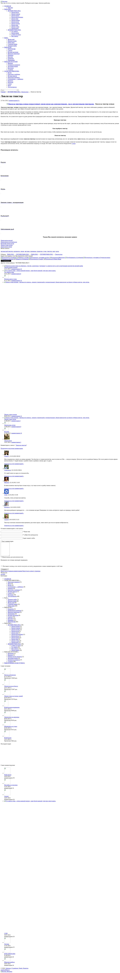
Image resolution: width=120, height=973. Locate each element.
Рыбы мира (11, 42)
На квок (6, 431)
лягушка (27, 251)
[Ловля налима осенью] (43, 266)
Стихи (10, 84)
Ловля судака (15, 26)
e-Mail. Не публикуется (30, 535)
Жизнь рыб (11, 39)
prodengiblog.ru (5, 970)
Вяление (10, 63)
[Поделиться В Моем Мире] (52, 259)
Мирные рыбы (12, 41)
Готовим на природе (14, 65)
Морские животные (14, 53)
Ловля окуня (15, 22)
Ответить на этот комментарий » (14, 464)
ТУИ (5, 495)
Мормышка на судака (10, 726)
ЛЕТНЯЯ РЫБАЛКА (14, 11)
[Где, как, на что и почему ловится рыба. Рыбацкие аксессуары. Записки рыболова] (4, 1)
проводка (40, 251)
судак (44, 251)
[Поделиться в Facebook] (8, 257)
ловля (22, 251)
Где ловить (14, 31)
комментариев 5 (16, 442)
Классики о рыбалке (14, 74)
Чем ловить (14, 36)
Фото (9, 85)
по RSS (3, 574)
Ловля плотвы (15, 23)
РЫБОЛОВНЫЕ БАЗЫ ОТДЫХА (14, 663)
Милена (6, 482)
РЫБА (6, 38)
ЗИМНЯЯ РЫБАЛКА (14, 30)
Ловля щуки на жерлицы (11, 717)
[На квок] (6, 430)
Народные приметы (14, 77)
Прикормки (11, 60)
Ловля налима (15, 20)
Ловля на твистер (21, 445)
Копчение (11, 68)
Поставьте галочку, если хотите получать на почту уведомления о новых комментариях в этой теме (32, 566)
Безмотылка (7, 737)
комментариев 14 (16, 280)
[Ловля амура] (7, 439)
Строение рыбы (12, 44)
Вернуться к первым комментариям (11, 571)
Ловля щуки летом (6, 247)
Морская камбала (9, 962)
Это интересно (12, 87)
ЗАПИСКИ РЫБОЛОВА (11, 71)
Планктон (11, 58)
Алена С (6, 456)
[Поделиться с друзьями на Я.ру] (39, 257)
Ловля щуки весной (7, 240)
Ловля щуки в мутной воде (9, 242)
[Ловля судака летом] (46, 417)
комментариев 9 (16, 426)
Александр (7, 470)
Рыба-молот (7, 774)
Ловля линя (14, 18)
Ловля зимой (15, 33)
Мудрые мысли (12, 76)
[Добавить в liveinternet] (21, 259)
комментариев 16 (17, 433)
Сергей (6, 519)
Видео (10, 72)
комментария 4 (16, 421)
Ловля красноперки (17, 17)
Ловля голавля (15, 14)
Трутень (6, 944)
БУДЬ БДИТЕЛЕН (9, 953)
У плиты (10, 69)
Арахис (6, 796)
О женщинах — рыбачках (15, 79)
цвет (54, 251)
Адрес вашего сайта (29, 538)
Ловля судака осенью (10, 414)
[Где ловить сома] (30, 270)
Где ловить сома (9, 272)
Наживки (10, 55)
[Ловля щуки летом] (6, 423)
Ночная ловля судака (10, 279)
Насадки (10, 57)
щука (57, 251)
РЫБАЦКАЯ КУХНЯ (10, 61)
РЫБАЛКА (7, 9)
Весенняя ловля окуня (7, 243)
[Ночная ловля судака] (6, 277)
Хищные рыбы (12, 45)
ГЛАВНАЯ (7, 6)
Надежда (6, 507)
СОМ (5, 933)
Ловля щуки (15, 28)
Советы (10, 50)
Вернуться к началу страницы (31, 571)
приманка (33, 251)
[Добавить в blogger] (7, 259)
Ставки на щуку (16, 34)
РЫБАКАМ (7, 47)
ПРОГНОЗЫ (11, 49)
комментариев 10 (16, 269)
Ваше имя (26, 531)
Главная (3, 92)
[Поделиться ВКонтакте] (57, 257)
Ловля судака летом (6, 245)
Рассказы (10, 82)
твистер (49, 251)
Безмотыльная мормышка (12, 707)
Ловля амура (15, 12)
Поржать (10, 80)
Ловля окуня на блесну (11, 686)
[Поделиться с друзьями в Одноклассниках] (96, 257)
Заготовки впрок (13, 66)
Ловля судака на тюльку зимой (13, 696)
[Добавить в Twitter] (22, 257)
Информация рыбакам (14, 610)
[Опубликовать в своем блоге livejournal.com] (74, 257)
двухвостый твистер (7, 251)
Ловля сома (14, 25)
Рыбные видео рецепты (15, 656)
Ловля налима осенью (10, 267)
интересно (17, 251)
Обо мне (10, 7)
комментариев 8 (16, 274)
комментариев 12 (17, 416)
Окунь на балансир (10, 675)
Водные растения (13, 52)
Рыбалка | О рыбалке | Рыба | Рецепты (17, 968)
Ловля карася (15, 15)
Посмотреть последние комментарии (12, 448)
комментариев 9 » (14, 100)
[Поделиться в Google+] (36, 259)
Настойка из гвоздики (10, 785)
